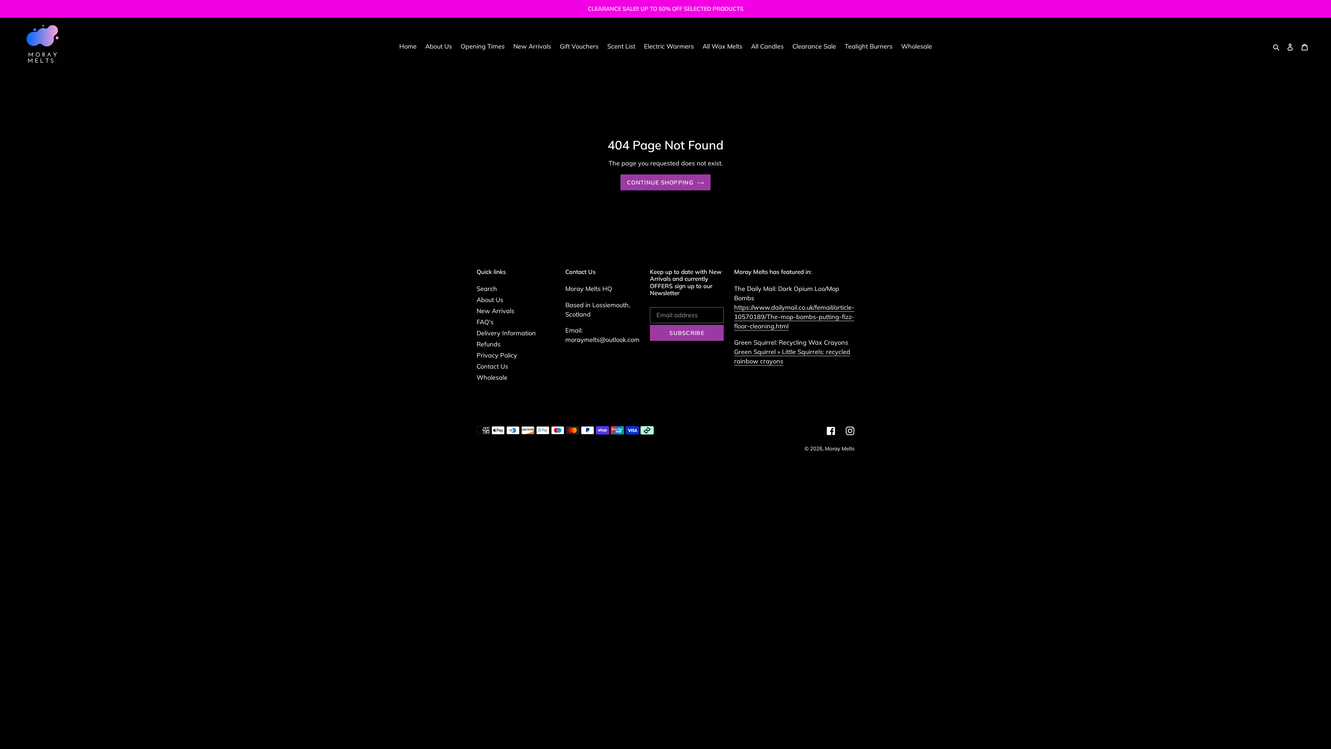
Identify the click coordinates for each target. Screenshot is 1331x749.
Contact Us (492, 366)
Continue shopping (660, 182)
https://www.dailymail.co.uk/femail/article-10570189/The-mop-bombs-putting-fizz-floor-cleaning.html (794, 316)
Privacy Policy (497, 355)
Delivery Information (506, 333)
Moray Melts (839, 448)
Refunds (489, 344)
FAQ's (485, 322)
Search (487, 289)
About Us (490, 300)
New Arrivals (495, 311)
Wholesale (492, 377)
